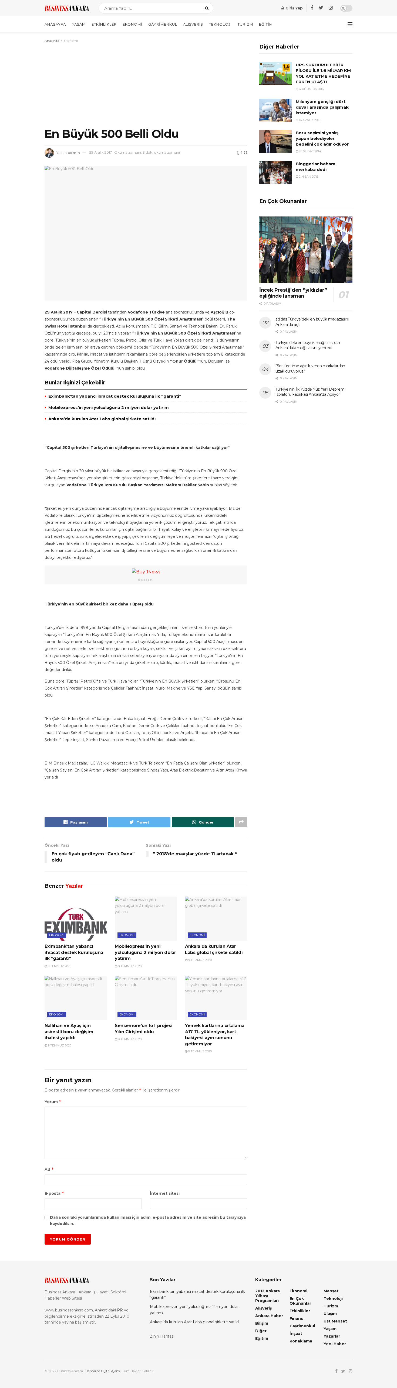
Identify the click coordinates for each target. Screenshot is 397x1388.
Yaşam (79, 24)
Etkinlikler (104, 24)
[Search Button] (207, 8)
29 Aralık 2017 (100, 152)
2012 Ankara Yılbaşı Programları (267, 1296)
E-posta (54, 1193)
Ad (49, 1169)
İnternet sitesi (165, 1193)
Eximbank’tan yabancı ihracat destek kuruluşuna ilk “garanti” (114, 396)
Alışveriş (193, 24)
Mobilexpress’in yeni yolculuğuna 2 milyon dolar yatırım (108, 407)
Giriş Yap (293, 8)
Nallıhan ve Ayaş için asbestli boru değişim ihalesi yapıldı (69, 1031)
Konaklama (301, 1341)
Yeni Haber (335, 1343)
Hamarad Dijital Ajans (102, 1371)
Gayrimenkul (162, 24)
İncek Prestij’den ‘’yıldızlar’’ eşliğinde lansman (293, 293)
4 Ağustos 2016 (311, 89)
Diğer (261, 1330)
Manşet (331, 1291)
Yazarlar (332, 1336)
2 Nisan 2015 (308, 176)
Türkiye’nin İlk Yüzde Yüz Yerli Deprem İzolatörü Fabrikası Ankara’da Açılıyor (309, 392)
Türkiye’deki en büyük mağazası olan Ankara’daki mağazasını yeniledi (308, 345)
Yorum (53, 1101)
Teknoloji (220, 24)
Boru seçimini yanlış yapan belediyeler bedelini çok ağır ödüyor (322, 138)
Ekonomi (132, 24)
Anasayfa (55, 24)
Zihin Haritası (162, 1336)
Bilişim (261, 1323)
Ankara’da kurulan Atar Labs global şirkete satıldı (102, 418)
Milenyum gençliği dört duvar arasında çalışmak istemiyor (322, 107)
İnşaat (296, 1333)
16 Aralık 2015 (309, 120)
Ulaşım (330, 1313)
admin (74, 152)
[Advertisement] (146, 84)
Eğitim (266, 24)
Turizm (245, 24)
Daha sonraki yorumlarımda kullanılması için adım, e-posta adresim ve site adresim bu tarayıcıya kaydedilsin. (148, 1220)
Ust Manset (335, 1321)
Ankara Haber (269, 1315)
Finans (296, 1318)
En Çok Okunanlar (300, 1301)
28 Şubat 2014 (309, 151)
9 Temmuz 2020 (59, 966)
